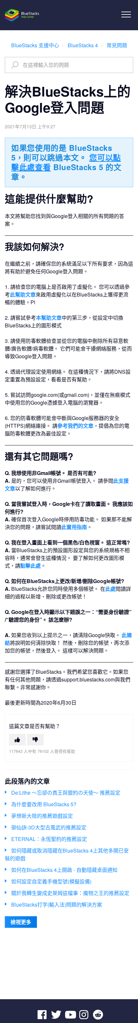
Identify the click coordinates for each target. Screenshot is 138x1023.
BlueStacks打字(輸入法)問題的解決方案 (56, 904)
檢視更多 (21, 922)
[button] (126, 14)
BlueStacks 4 (83, 45)
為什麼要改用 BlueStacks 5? (43, 804)
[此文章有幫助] (17, 739)
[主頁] (22, 15)
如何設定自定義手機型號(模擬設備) (51, 881)
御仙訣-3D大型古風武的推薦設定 (48, 827)
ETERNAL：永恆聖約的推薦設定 (49, 839)
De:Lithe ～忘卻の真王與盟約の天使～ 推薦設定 (65, 792)
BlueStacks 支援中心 (35, 45)
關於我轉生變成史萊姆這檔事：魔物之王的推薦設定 (70, 893)
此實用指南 (74, 527)
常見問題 (117, 45)
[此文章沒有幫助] (35, 739)
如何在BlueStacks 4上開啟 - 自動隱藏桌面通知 (64, 869)
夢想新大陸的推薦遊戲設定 (42, 815)
